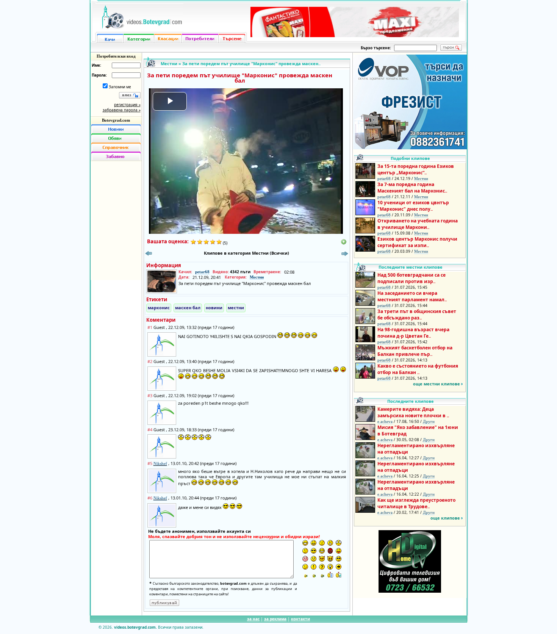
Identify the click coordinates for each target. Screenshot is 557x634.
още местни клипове (436, 384)
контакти (300, 618)
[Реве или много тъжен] (313, 559)
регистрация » (127, 104)
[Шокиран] (338, 543)
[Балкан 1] (305, 575)
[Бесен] (330, 551)
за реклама (275, 618)
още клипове (445, 518)
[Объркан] (305, 551)
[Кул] (313, 551)
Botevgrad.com (116, 120)
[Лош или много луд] (322, 559)
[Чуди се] (338, 559)
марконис (159, 307)
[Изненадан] (330, 543)
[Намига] (305, 567)
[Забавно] (116, 156)
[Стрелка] (338, 567)
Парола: (99, 75)
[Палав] (330, 559)
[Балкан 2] (313, 575)
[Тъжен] (322, 543)
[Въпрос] (322, 567)
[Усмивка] (313, 543)
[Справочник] (116, 147)
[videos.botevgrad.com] (338, 575)
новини (214, 307)
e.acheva (385, 421)
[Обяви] (116, 137)
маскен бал (187, 307)
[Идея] (330, 567)
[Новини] (116, 128)
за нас (253, 618)
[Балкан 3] (322, 575)
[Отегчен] (305, 559)
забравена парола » (122, 110)
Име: (96, 65)
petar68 (202, 271)
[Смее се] (322, 551)
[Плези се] (338, 551)
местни (236, 307)
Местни (169, 63)
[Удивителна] (313, 567)
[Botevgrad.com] (330, 575)
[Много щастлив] (305, 543)
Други (429, 421)
